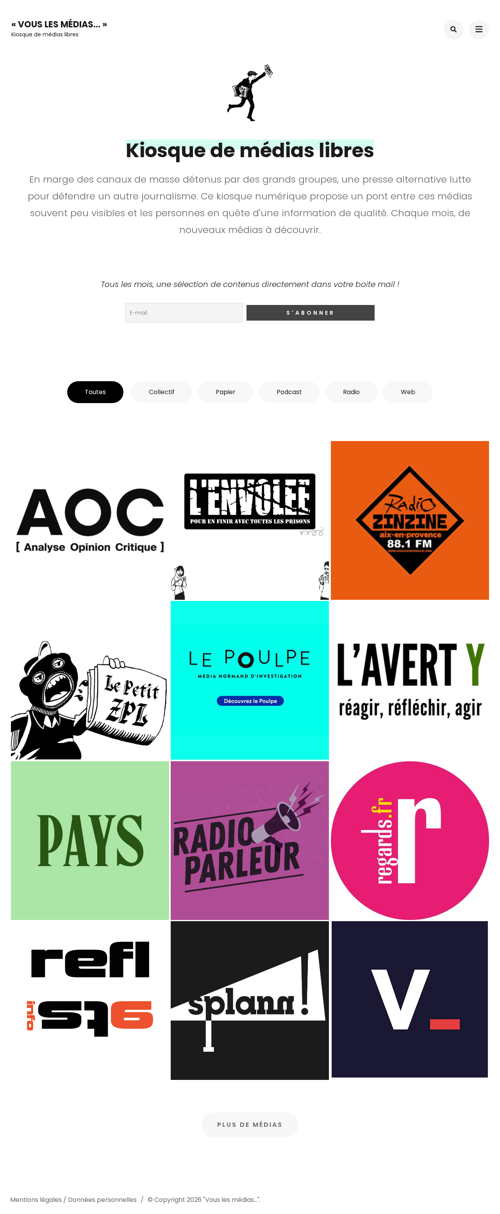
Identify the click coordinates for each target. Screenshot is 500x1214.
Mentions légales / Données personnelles (73, 1199)
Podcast (289, 391)
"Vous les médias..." (231, 1199)
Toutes (95, 391)
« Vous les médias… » (59, 24)
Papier (226, 391)
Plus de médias (250, 1124)
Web (408, 391)
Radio (351, 391)
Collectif (162, 391)
